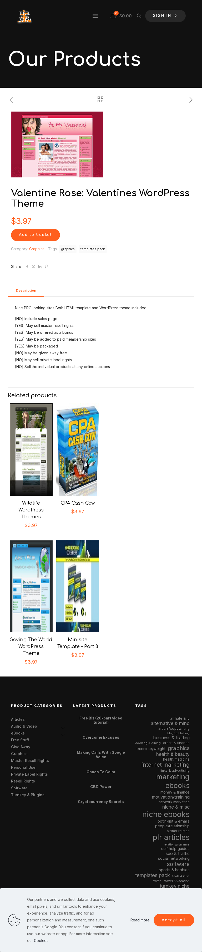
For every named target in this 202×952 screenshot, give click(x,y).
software (178, 864)
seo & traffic (178, 853)
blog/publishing (178, 733)
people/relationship (172, 826)
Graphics (36, 249)
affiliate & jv (180, 718)
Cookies (41, 940)
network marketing (174, 802)
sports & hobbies (174, 869)
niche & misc (176, 807)
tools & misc (181, 876)
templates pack (92, 249)
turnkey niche (175, 886)
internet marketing (166, 764)
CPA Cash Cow (78, 503)
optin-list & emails (174, 821)
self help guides (175, 848)
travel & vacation (177, 881)
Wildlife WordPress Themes (31, 509)
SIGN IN (162, 16)
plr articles (171, 837)
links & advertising (175, 770)
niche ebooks (166, 814)
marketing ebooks (173, 781)
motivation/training (171, 797)
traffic (157, 881)
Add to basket (35, 235)
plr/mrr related (178, 831)
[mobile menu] (95, 15)
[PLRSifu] (24, 16)
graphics (68, 249)
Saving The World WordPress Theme (31, 646)
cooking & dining (148, 743)
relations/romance (177, 844)
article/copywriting (174, 728)
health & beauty (173, 754)
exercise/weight (151, 748)
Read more (140, 920)
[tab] (26, 290)
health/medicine (176, 759)
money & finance (175, 792)
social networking (174, 858)
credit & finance (176, 743)
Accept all (174, 920)
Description (26, 290)
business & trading (171, 737)
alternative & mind (170, 723)
